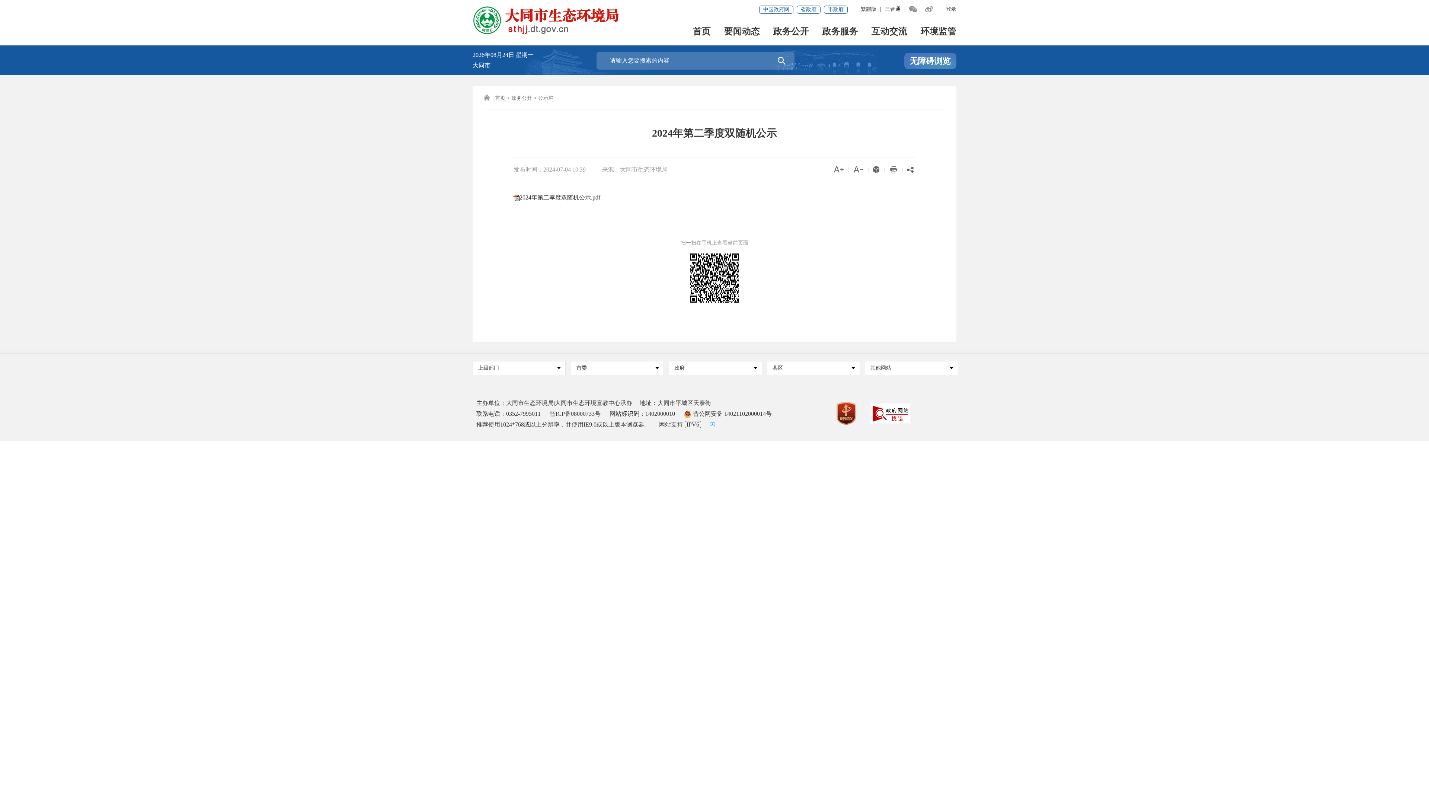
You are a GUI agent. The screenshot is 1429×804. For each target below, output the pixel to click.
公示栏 (546, 98)
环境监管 (938, 32)
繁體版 (868, 9)
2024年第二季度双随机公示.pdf (560, 197)
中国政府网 (776, 9)
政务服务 (840, 32)
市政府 (836, 9)
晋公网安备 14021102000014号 (731, 414)
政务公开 (791, 32)
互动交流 (889, 32)
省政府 (808, 9)
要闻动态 (742, 32)
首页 (702, 32)
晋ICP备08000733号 (575, 414)
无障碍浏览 (930, 61)
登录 (951, 9)
